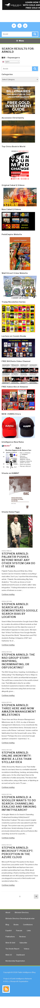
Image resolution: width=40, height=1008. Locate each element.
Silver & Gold (10, 943)
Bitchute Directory (22, 912)
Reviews (22, 937)
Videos (26, 949)
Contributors (28, 925)
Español (8, 931)
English (6, 61)
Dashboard (20, 955)
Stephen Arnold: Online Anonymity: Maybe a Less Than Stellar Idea (16, 757)
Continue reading (8, 594)
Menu (21, 41)
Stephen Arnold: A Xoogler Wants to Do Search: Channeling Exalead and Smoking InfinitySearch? (19, 803)
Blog (7, 925)
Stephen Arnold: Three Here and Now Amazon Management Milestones (19, 710)
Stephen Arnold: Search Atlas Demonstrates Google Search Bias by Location (20, 610)
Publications (10, 937)
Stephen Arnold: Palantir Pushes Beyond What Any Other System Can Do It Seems (18, 560)
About (7, 912)
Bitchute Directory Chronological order (20, 919)
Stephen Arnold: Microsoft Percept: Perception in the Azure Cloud (17, 852)
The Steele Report (12, 949)
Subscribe (23, 943)
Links (29, 931)
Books (16, 925)
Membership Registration (15, 961)
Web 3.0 (8, 955)
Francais (19, 931)
